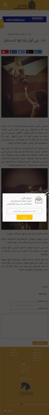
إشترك (24, 217)
